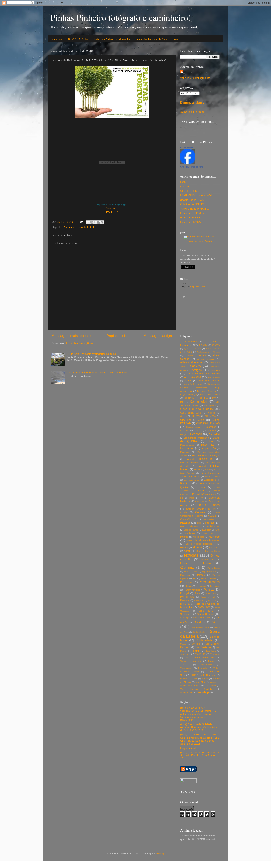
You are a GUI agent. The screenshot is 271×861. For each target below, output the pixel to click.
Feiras (201, 487)
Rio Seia (185, 604)
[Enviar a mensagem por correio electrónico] (81, 222)
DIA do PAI (214, 434)
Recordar (185, 600)
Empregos (185, 452)
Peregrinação (187, 582)
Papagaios (185, 575)
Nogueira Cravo (212, 551)
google (183, 512)
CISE (201, 419)
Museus (184, 547)
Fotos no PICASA (190, 222)
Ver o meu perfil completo (195, 77)
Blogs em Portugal (188, 394)
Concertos (211, 427)
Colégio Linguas (193, 427)
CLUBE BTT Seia (190, 191)
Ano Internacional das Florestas (203, 373)
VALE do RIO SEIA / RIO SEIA (69, 39)
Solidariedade (204, 640)
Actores (197, 348)
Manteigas (190, 533)
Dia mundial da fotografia (196, 438)
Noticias (191, 555)
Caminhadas (198, 401)
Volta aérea (210, 685)
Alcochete (188, 355)
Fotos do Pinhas (208, 504)
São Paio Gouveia (202, 617)
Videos (205, 678)
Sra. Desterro (203, 647)
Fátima (201, 483)
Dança (183, 434)
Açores (187, 349)
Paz (195, 578)
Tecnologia (211, 651)
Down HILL (207, 445)
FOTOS (184, 186)
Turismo (197, 672)
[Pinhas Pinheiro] (187, 163)
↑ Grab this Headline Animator (200, 241)
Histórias (185, 522)
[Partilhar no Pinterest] (102, 222)
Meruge (184, 537)
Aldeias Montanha (191, 362)
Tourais (211, 661)
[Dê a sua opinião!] (91, 222)
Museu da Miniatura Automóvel (203, 540)
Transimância (206, 665)
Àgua (189, 352)
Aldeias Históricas (206, 359)
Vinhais (213, 682)
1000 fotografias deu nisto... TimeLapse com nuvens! (97, 372)
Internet (209, 522)
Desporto (196, 434)
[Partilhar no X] (95, 222)
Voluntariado (186, 692)
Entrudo (197, 469)
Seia (215, 622)
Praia (197, 593)
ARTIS (188, 380)
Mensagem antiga (157, 336)
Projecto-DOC (187, 597)
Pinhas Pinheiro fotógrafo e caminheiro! (121, 17)
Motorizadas (198, 537)
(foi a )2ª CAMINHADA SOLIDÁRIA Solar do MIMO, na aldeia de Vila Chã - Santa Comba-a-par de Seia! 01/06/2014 (198, 714)
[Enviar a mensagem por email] (88, 222)
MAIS (217, 530)
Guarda (212, 516)
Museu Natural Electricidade (200, 544)
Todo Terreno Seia (205, 657)
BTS (214, 398)
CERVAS (196, 416)
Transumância (186, 668)
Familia (185, 483)
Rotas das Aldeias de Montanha (112, 39)
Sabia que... (206, 611)
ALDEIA (203, 355)
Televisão (185, 654)
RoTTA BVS (204, 607)
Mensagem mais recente (71, 336)
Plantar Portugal (191, 590)
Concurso (184, 430)
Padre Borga (213, 568)
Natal (187, 551)
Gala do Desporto (195, 509)
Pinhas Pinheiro (187, 147)
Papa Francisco (209, 571)
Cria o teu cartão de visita (191, 167)
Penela (213, 578)
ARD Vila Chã (192, 377)
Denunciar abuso (192, 102)
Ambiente (69, 227)
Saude (198, 622)
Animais (215, 370)
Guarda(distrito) (188, 519)
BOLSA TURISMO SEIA (196, 398)
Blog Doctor (195, 287)
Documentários (187, 445)
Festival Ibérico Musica (204, 494)
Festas (200, 490)
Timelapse (215, 654)
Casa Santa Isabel (190, 413)
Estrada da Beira (212, 476)
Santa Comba (205, 614)
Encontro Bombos (189, 462)
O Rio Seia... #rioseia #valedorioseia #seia (91, 354)
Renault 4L (199, 600)
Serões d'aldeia (199, 632)
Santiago (184, 617)
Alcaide (216, 352)
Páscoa (201, 575)
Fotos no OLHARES (192, 213)
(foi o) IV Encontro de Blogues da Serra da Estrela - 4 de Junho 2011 (199, 755)
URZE (193, 675)
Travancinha (203, 668)
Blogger (161, 853)
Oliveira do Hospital (195, 563)
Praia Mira (211, 593)
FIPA (201, 498)
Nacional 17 (214, 547)
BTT (182, 402)
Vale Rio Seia (208, 675)
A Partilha (203, 345)
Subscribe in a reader (192, 111)
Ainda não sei (203, 352)
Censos (183, 416)
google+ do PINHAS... (193, 199)
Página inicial (117, 336)
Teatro (195, 650)
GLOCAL (212, 509)
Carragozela (210, 405)
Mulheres (214, 536)
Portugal (184, 593)
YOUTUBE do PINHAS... (194, 208)
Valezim (183, 679)
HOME (184, 182)
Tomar (183, 661)
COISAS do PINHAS (208, 423)
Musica (197, 547)
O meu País (208, 559)
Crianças (211, 430)
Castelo (211, 413)
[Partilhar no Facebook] (98, 222)
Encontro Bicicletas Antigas (206, 455)
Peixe (203, 578)
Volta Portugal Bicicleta (196, 689)
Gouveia (200, 512)
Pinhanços (215, 586)
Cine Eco (186, 420)
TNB (204, 287)
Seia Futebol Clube (200, 627)
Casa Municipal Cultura (196, 409)
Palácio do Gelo (191, 571)
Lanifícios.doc (213, 526)
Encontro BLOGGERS (199, 459)
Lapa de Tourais (191, 530)
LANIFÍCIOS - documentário (196, 195)
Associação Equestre (209, 380)
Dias (210, 441)
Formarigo (199, 501)
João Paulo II (194, 526)
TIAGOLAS (200, 654)
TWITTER (112, 212)
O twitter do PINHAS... (193, 204)
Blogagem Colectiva (206, 391)
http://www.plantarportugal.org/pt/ (111, 204)
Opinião (187, 567)
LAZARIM (206, 530)
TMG (187, 658)
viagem (194, 679)
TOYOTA (184, 665)
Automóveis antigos (193, 384)
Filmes (191, 498)
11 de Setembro (189, 341)
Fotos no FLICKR (190, 217)
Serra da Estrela (85, 227)
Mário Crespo (208, 533)
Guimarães (209, 519)
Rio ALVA (212, 600)
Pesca (189, 586)
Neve (198, 551)
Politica (209, 589)
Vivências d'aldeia (189, 685)
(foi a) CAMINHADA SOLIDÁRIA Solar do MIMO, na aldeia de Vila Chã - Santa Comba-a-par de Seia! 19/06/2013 (199, 739)
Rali (213, 597)
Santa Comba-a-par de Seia (151, 39)
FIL (181, 498)
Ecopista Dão (208, 448)
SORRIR (196, 644)
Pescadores (201, 586)
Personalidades (209, 581)
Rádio (203, 597)
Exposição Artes (191, 480)
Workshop (203, 692)
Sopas (183, 644)
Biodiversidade (202, 387)
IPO (182, 526)
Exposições (210, 480)
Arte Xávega (214, 377)
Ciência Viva (210, 416)
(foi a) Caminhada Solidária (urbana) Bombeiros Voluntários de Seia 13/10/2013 (198, 727)
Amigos (197, 370)
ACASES (216, 345)
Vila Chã (200, 682)
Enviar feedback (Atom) (80, 343)
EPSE (207, 469)
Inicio (176, 39)
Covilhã (198, 430)
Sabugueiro (186, 614)
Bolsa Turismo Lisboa (210, 394)
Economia (187, 448)
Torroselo (196, 661)
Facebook (112, 208)
